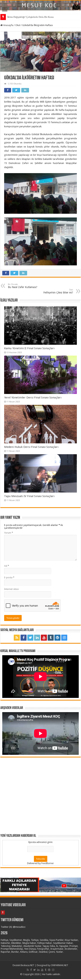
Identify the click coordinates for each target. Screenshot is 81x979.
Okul (17, 25)
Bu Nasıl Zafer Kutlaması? (22, 286)
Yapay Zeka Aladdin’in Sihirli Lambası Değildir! (32, 17)
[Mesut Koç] (40, 5)
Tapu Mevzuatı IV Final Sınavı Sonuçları (29, 496)
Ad (6, 565)
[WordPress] (57, 638)
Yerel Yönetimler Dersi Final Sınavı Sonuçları (32, 397)
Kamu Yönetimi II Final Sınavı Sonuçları (29, 348)
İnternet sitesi (11, 589)
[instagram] (64, 638)
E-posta (9, 577)
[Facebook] (24, 638)
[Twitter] (30, 638)
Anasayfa (8, 25)
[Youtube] (44, 638)
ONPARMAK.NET (59, 965)
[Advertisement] (40, 795)
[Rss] (17, 638)
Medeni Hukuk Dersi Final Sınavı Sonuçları (31, 447)
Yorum (8, 532)
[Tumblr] (51, 638)
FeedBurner (47, 863)
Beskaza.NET (27, 965)
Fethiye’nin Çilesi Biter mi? (58, 291)
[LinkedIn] (37, 638)
